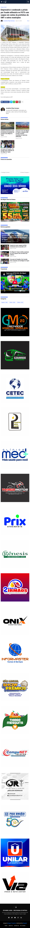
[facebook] (9, 917)
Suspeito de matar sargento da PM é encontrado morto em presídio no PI (18, 246)
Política (20, 302)
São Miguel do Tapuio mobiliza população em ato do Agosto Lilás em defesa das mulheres (19, 253)
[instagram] (18, 917)
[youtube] (15, 917)
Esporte (4, 302)
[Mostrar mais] (22, 102)
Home (6, 925)
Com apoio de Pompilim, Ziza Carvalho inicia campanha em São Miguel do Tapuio (7, 150)
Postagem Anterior (5, 172)
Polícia (12, 302)
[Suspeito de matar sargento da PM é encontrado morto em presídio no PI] (5, 247)
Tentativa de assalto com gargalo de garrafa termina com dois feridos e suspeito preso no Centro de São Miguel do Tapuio (14, 237)
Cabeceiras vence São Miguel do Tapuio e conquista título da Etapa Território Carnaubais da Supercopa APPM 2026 (22, 133)
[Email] (19, 102)
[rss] (21, 917)
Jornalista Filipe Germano (12, 108)
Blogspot (25, 923)
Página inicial (3, 7)
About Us (11, 925)
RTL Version (22, 925)
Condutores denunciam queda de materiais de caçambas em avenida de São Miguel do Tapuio (7, 133)
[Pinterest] (17, 102)
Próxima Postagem (24, 172)
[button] (1, 2)
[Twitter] (11, 102)
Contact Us (16, 925)
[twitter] (12, 917)
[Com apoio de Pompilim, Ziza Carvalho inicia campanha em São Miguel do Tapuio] (7, 144)
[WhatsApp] (14, 102)
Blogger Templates (12, 923)
